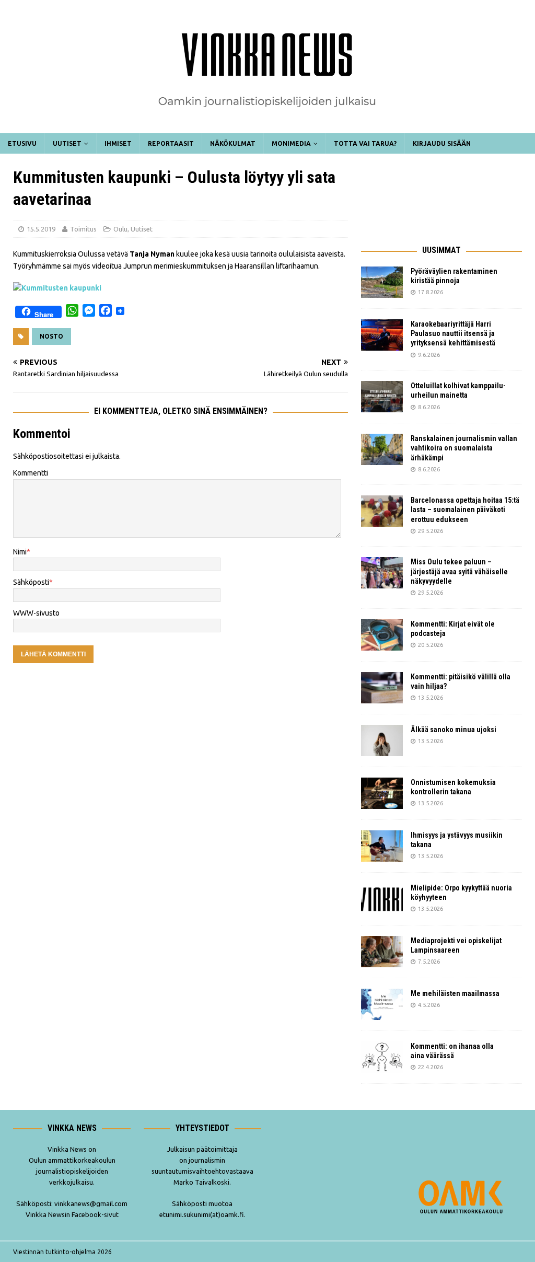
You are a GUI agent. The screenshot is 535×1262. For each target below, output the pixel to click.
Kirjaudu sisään (442, 143)
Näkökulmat (232, 143)
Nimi (20, 552)
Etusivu (22, 143)
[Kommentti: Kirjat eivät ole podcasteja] (382, 635)
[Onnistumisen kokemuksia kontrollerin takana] (382, 793)
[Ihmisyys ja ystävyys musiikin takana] (382, 846)
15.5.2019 (41, 229)
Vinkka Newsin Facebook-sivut (72, 1214)
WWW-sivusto (36, 613)
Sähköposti (31, 582)
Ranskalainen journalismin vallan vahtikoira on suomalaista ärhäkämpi (464, 447)
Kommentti (30, 473)
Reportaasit (171, 143)
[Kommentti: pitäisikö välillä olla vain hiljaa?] (382, 687)
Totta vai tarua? (365, 143)
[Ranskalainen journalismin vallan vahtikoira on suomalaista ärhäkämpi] (382, 449)
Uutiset (67, 143)
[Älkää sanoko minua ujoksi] (382, 740)
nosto (51, 336)
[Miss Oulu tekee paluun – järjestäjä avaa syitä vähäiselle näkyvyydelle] (382, 572)
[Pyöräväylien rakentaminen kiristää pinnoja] (382, 282)
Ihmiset (118, 143)
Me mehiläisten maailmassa (455, 993)
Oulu (120, 229)
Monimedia (291, 143)
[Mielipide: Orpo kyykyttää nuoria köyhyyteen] (382, 898)
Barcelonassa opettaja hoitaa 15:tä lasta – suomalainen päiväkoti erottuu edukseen (465, 509)
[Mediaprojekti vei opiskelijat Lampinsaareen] (382, 951)
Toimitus (83, 229)
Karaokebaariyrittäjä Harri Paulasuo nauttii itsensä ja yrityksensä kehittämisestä (454, 333)
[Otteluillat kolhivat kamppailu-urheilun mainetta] (382, 396)
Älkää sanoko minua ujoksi (453, 729)
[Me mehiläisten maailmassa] (382, 1004)
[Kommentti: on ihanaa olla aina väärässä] (382, 1057)
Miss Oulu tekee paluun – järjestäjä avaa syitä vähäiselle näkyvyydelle (459, 571)
